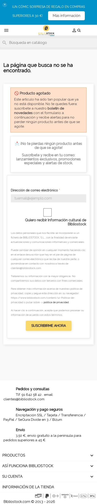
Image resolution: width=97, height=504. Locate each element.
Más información (66, 15)
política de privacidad (56, 302)
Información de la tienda (28, 487)
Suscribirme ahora (48, 326)
